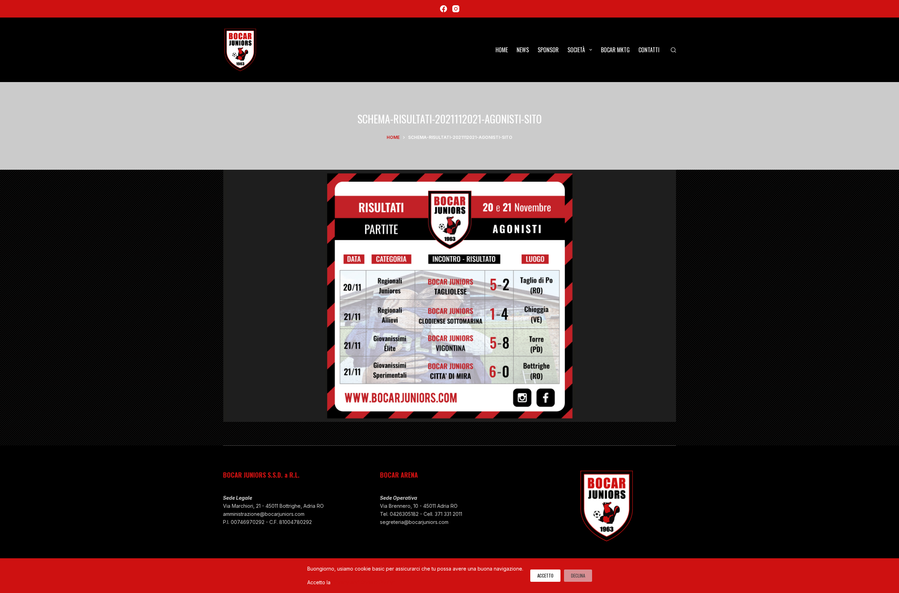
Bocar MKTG (615, 50)
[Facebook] (443, 8)
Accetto (545, 575)
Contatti (649, 50)
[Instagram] (455, 8)
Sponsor (548, 50)
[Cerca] (673, 50)
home (502, 50)
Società (576, 50)
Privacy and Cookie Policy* (363, 582)
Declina (578, 575)
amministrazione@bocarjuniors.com (263, 514)
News (523, 50)
